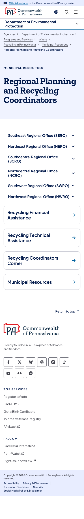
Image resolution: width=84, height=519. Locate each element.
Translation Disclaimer (16, 487)
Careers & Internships (19, 446)
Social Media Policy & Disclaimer (23, 490)
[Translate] (56, 11)
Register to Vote (15, 396)
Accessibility (11, 483)
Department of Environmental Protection (30, 24)
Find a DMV (11, 404)
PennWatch (12, 453)
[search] (66, 12)
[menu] (75, 12)
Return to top (65, 311)
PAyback (10, 426)
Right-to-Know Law (18, 461)
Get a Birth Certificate (19, 411)
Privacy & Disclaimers (35, 483)
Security (38, 487)
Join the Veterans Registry (22, 419)
